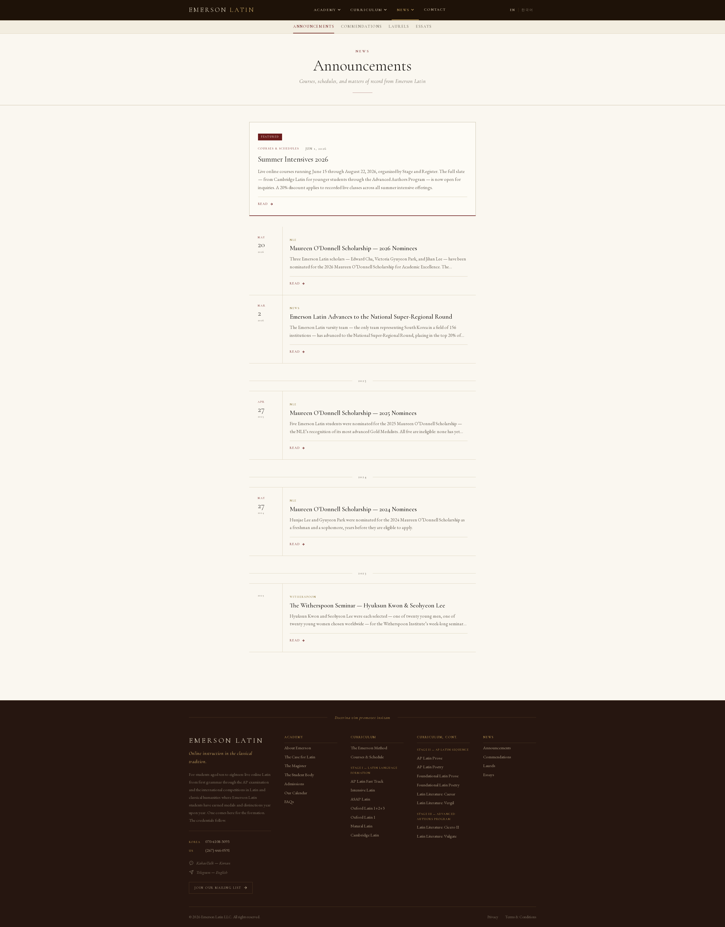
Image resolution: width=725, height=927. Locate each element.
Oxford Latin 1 (363, 817)
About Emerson (297, 747)
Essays (424, 26)
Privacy (492, 916)
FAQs (289, 801)
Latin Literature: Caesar (436, 794)
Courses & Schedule (367, 756)
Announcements (313, 26)
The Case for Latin (299, 756)
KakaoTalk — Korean (213, 863)
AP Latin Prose (429, 758)
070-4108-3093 (217, 841)
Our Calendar (295, 792)
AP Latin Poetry (430, 766)
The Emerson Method (369, 747)
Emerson (222, 10)
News (403, 10)
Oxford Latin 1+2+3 (368, 808)
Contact (435, 9)
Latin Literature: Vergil (435, 802)
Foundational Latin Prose (438, 775)
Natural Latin (361, 825)
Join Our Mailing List (217, 888)
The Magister (295, 765)
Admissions (294, 783)
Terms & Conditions (520, 916)
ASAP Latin (360, 799)
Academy (325, 10)
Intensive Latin (363, 790)
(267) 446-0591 (217, 850)
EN (512, 10)
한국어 (527, 10)
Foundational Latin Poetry (438, 784)
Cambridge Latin (365, 835)
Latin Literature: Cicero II (438, 827)
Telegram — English (211, 872)
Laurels (399, 26)
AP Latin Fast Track (367, 781)
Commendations (361, 26)
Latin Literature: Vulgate (437, 836)
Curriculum (366, 10)
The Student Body (299, 774)
